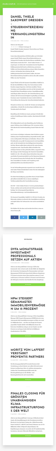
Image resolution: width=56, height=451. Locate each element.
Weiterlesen (28, 284)
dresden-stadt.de (9, 4)
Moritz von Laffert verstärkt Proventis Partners (28, 353)
